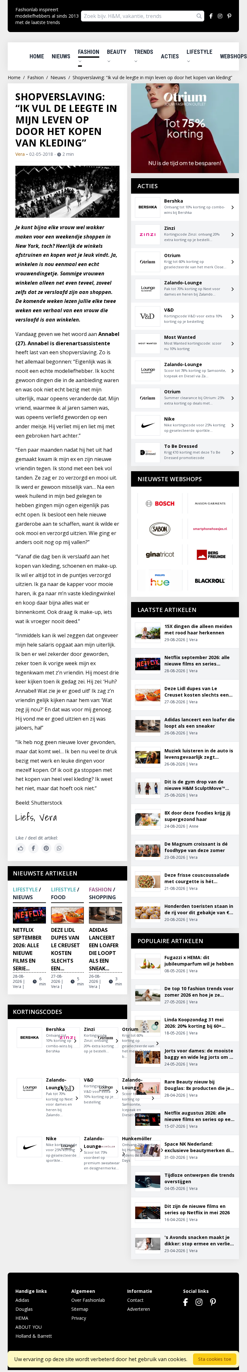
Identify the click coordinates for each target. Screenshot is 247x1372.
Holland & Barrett (33, 1336)
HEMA (21, 1318)
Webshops (233, 56)
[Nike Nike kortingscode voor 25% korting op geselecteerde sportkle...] (29, 1152)
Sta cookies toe (214, 1359)
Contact (135, 1300)
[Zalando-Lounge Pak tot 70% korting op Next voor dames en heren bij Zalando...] (29, 1100)
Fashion (88, 51)
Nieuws (61, 56)
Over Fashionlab (88, 1300)
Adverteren (138, 1309)
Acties (170, 56)
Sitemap (79, 1309)
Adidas (22, 1300)
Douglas (24, 1309)
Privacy (78, 1318)
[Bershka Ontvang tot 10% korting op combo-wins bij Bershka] (29, 1043)
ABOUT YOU (28, 1327)
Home (37, 56)
